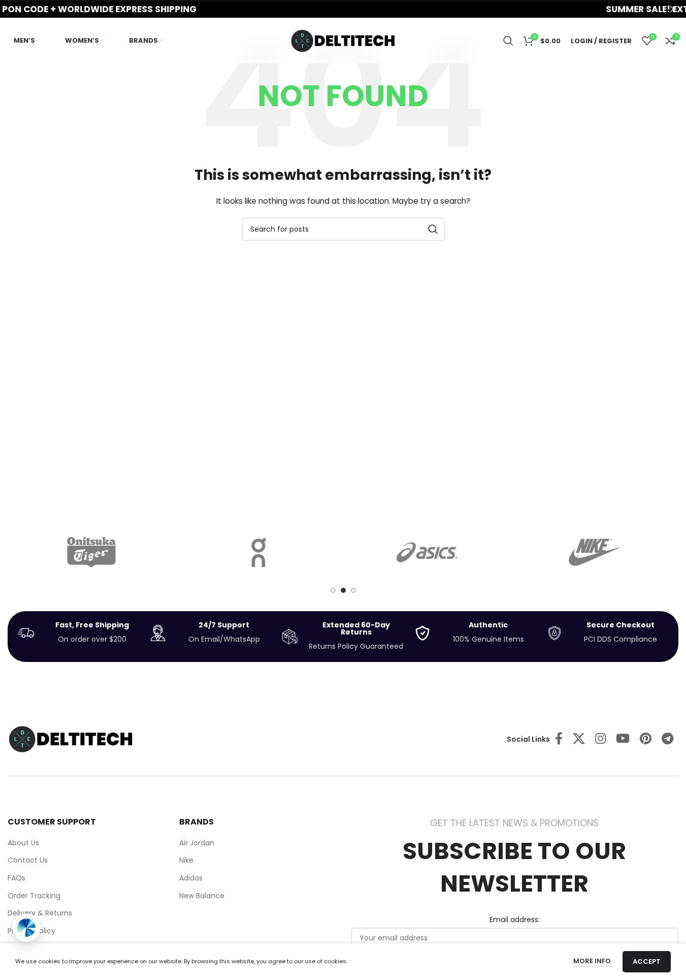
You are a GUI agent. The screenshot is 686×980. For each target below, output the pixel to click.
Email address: (514, 920)
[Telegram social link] (667, 739)
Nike (186, 860)
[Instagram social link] (600, 739)
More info (592, 961)
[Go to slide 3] (353, 590)
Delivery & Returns (40, 913)
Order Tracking (34, 896)
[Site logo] (343, 40)
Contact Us (28, 860)
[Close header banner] (673, 9)
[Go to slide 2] (343, 590)
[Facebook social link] (559, 739)
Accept (647, 961)
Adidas (191, 878)
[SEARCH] (433, 229)
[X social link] (579, 739)
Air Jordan (196, 843)
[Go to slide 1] (333, 590)
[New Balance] (91, 552)
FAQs (16, 878)
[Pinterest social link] (646, 739)
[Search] (508, 40)
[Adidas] (427, 552)
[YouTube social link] (623, 739)
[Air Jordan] (259, 552)
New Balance (201, 896)
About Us (23, 843)
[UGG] (594, 552)
